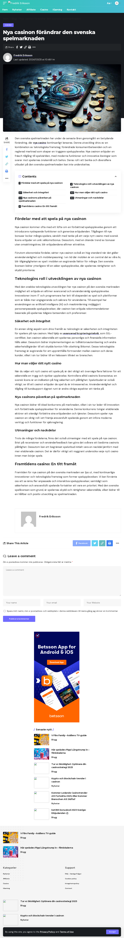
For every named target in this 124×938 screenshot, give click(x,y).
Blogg (54, 739)
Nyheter (55, 786)
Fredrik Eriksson (23, 55)
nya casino (39, 142)
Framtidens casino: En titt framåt (39, 206)
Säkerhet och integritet (36, 192)
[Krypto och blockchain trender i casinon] (41, 782)
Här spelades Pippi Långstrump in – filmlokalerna (46, 847)
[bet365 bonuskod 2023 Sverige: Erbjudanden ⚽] (41, 814)
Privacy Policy (47, 932)
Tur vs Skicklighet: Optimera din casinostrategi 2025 (48, 901)
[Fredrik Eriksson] (19, 3)
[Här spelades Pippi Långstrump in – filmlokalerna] (41, 754)
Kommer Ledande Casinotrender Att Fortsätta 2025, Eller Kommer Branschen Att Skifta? (69, 796)
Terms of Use (66, 932)
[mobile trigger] (5, 3)
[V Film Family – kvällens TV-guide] (41, 739)
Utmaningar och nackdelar (89, 197)
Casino (8, 25)
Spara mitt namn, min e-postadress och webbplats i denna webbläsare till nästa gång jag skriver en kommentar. (62, 611)
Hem (6, 18)
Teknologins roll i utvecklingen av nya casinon (92, 186)
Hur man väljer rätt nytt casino (91, 192)
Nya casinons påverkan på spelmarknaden (35, 199)
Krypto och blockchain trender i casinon (42, 915)
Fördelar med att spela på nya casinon (42, 183)
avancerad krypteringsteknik (81, 333)
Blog (14, 18)
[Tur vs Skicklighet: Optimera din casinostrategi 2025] (41, 768)
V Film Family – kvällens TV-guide (69, 735)
